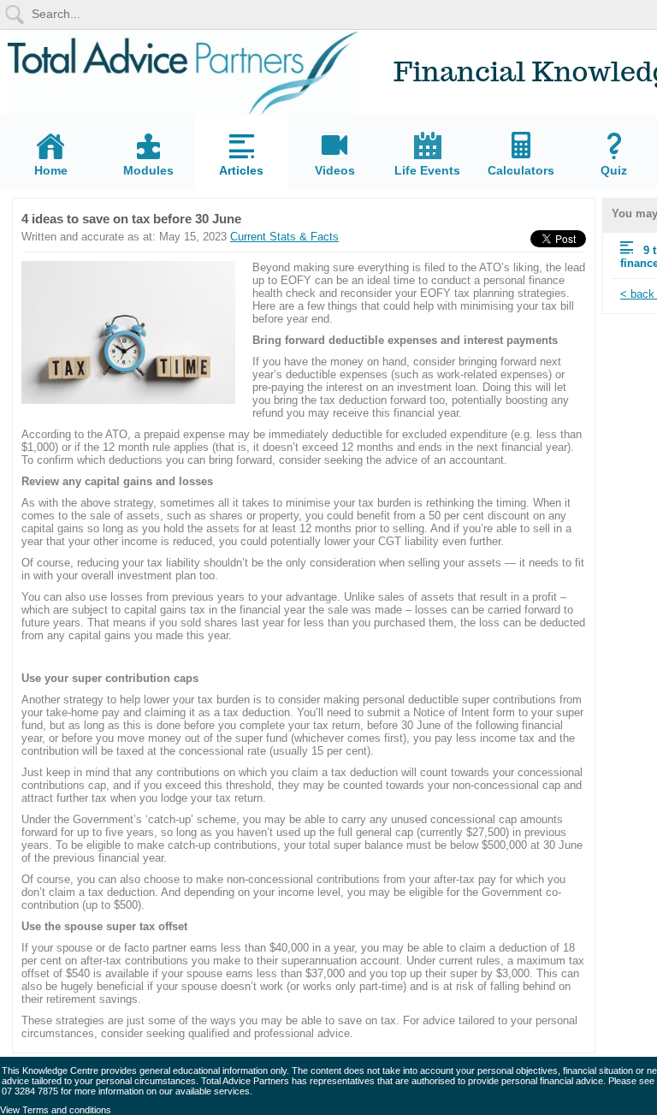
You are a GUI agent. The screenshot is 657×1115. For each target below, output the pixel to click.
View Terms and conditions (55, 1110)
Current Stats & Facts (284, 236)
